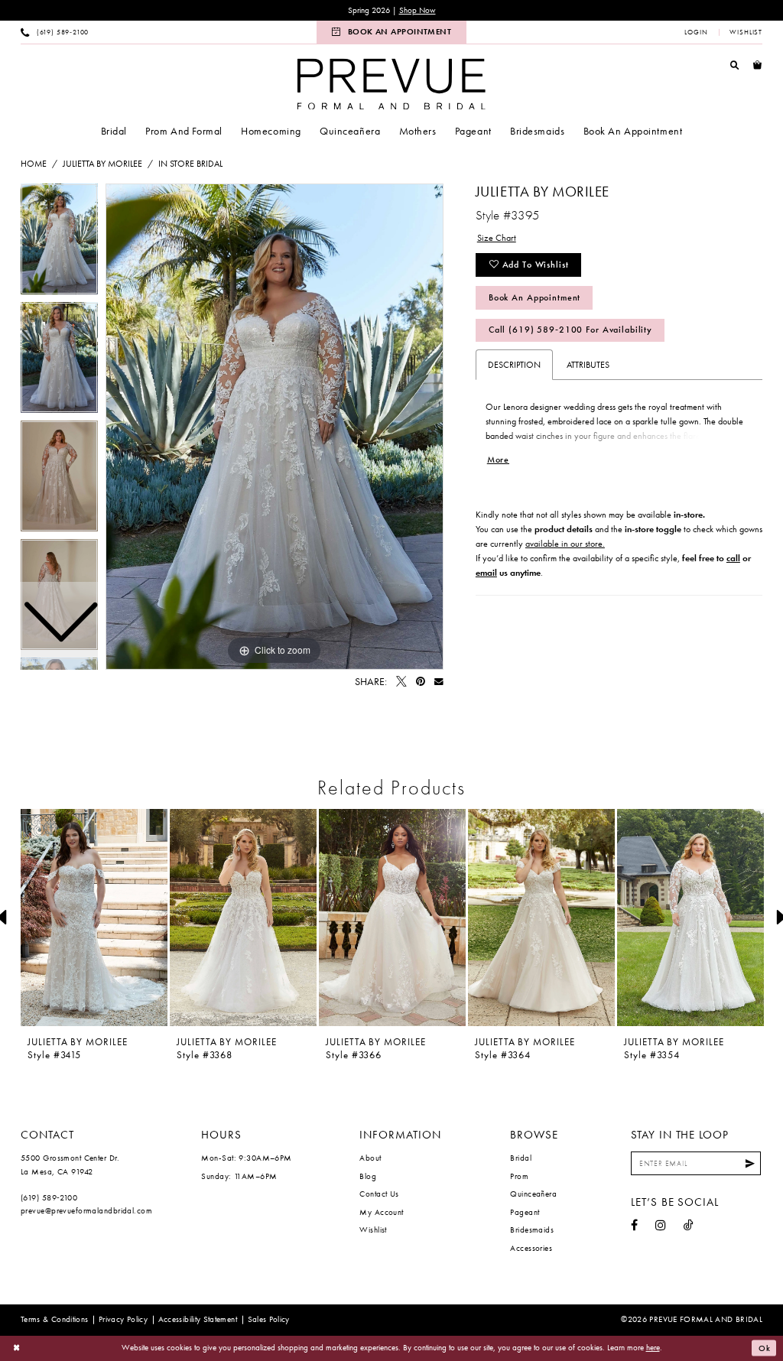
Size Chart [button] (496, 238)
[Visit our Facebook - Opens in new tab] (634, 1226)
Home (34, 164)
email (486, 573)
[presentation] (94, 917)
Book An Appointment (534, 297)
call (733, 558)
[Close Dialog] (17, 1348)
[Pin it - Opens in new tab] (420, 682)
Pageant (524, 1212)
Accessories (531, 1247)
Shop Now (417, 10)
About (370, 1157)
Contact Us (378, 1193)
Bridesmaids (532, 1229)
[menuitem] (55, 32)
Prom (519, 1176)
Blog (367, 1176)
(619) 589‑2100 (49, 1197)
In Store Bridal (190, 164)
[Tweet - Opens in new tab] (401, 682)
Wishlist (373, 1229)
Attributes (588, 365)
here (653, 1347)
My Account (381, 1212)
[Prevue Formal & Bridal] (391, 83)
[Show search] (734, 65)
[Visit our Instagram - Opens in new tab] (660, 1226)
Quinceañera (533, 1193)
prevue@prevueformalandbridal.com (86, 1210)
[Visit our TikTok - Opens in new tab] (689, 1226)
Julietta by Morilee (102, 164)
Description (514, 365)
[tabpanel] (274, 426)
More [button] (498, 459)
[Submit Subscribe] (750, 1163)
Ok (765, 1348)
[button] (696, 32)
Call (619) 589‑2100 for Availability (570, 329)
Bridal (520, 1157)
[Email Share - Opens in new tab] (438, 682)
